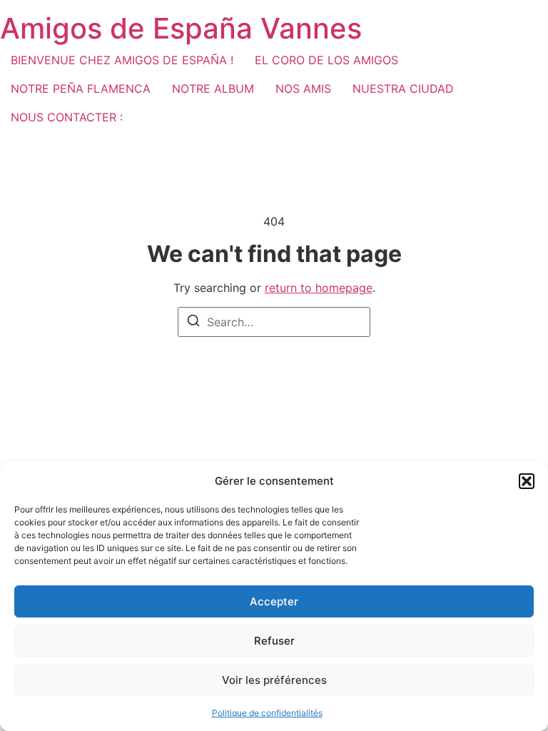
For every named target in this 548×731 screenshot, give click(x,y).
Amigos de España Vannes (181, 28)
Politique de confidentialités (267, 712)
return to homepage (318, 288)
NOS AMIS (303, 88)
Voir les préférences (274, 680)
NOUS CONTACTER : (67, 117)
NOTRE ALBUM (213, 88)
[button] (526, 481)
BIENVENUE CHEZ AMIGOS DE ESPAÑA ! (122, 60)
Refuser (274, 640)
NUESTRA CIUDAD (403, 88)
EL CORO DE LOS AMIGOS (326, 60)
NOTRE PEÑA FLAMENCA (81, 88)
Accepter (274, 601)
